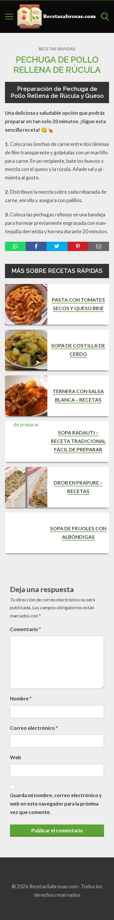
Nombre (21, 698)
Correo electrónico (34, 728)
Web (15, 757)
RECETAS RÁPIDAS (57, 48)
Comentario (25, 629)
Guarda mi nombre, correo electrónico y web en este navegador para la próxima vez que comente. (56, 803)
